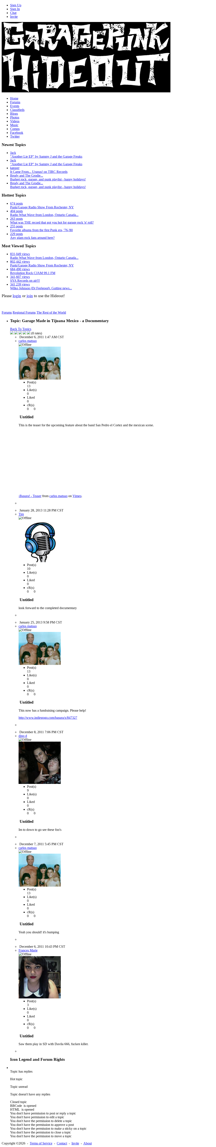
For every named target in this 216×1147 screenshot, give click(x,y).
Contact (62, 1143)
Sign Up (15, 5)
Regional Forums (24, 312)
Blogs (14, 113)
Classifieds (17, 110)
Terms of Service (41, 1143)
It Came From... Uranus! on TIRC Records (39, 172)
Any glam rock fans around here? (32, 237)
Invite (14, 16)
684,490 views (20, 269)
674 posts (16, 203)
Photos (14, 117)
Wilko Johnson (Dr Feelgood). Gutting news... (41, 288)
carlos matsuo (28, 341)
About (87, 1143)
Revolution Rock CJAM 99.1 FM (32, 273)
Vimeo (77, 496)
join (30, 296)
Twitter (15, 136)
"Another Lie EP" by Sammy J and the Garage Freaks (46, 156)
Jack (13, 152)
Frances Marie (28, 950)
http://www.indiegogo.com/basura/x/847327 (48, 717)
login (17, 296)
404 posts (16, 211)
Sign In (15, 9)
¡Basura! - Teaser (30, 496)
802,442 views (20, 261)
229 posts (16, 234)
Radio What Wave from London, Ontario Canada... (44, 215)
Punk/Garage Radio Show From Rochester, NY (42, 207)
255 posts (16, 226)
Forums (15, 102)
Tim (21, 514)
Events (14, 106)
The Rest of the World (51, 312)
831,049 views (20, 254)
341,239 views (20, 284)
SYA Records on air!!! (25, 280)
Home (14, 98)
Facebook (16, 132)
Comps (15, 129)
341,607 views (20, 277)
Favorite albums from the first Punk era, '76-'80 (41, 230)
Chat (13, 13)
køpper (14, 168)
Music (14, 125)
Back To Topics (20, 329)
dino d (23, 736)
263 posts (16, 218)
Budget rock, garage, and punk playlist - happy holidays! (48, 179)
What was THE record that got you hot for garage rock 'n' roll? (52, 222)
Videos (14, 121)
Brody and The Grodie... (26, 175)
